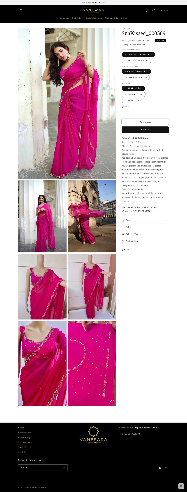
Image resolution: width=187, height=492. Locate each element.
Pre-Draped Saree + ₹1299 (136, 61)
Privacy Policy (24, 433)
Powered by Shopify (38, 487)
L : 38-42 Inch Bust (133, 101)
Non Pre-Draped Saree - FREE (138, 54)
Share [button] (126, 250)
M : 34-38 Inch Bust (133, 94)
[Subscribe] (64, 467)
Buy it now (145, 130)
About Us (22, 452)
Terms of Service (25, 447)
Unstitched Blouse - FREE (136, 71)
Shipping (125, 45)
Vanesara (28, 487)
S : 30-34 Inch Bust (133, 88)
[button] (21, 11)
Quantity (125, 107)
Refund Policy (24, 437)
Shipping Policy (25, 442)
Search (21, 428)
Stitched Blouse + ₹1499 (135, 77)
